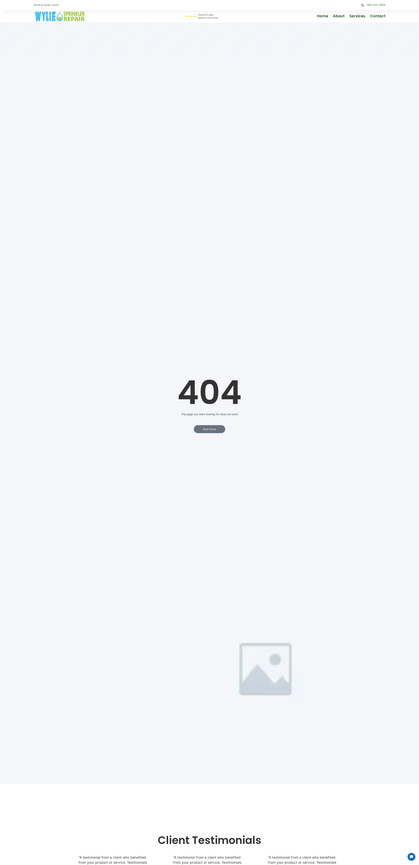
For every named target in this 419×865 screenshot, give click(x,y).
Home (322, 16)
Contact (377, 16)
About (339, 16)
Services (357, 16)
